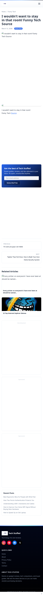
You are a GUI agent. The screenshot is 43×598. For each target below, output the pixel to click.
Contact (4, 566)
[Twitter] (20, 543)
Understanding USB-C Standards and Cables (18, 504)
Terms (4, 563)
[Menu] (39, 4)
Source (14, 113)
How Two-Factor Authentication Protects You (18, 500)
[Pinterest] (9, 543)
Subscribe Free (12, 183)
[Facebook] (15, 543)
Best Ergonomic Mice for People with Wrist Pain (19, 497)
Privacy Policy (6, 560)
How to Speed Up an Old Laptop (14, 512)
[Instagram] (4, 543)
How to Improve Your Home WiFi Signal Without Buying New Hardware (19, 508)
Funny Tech (18, 28)
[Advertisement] (21, 80)
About (4, 557)
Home (4, 554)
